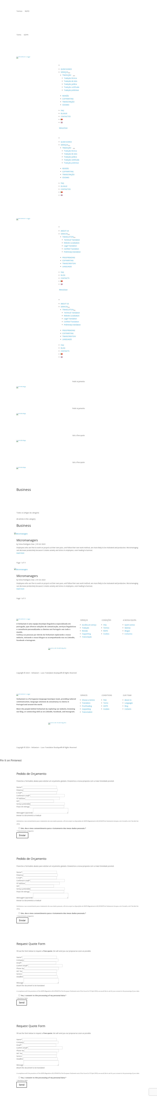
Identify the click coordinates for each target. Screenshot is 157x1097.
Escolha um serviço (89, 625)
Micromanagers (27, 540)
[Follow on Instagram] (139, 11)
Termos (19, 11)
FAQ (105, 625)
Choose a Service (88, 700)
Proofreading (87, 706)
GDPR (26, 35)
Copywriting (86, 634)
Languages (129, 703)
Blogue (127, 631)
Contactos (128, 634)
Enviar (22, 835)
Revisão (85, 631)
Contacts (128, 709)
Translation (86, 703)
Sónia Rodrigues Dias (26, 544)
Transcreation (87, 712)
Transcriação (87, 637)
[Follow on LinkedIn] (129, 11)
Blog (126, 706)
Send (21, 1002)
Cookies (106, 634)
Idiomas (128, 628)
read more (20, 553)
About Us (128, 700)
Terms (18, 35)
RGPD (27, 11)
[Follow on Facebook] (134, 11)
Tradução (85, 628)
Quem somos (130, 625)
